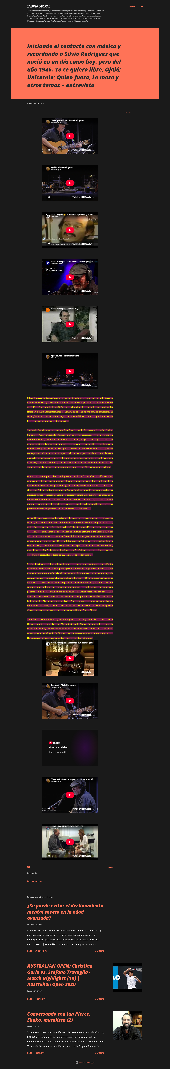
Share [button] (128, 112)
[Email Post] (28, 867)
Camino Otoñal (38, 6)
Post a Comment (34, 881)
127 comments (40, 951)
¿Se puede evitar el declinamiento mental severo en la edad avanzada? (65, 911)
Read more (99, 951)
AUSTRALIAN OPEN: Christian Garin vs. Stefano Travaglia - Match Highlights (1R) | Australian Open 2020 (60, 975)
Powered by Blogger (86, 1062)
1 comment (39, 1053)
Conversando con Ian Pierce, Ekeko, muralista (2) (59, 1017)
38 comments (40, 999)
